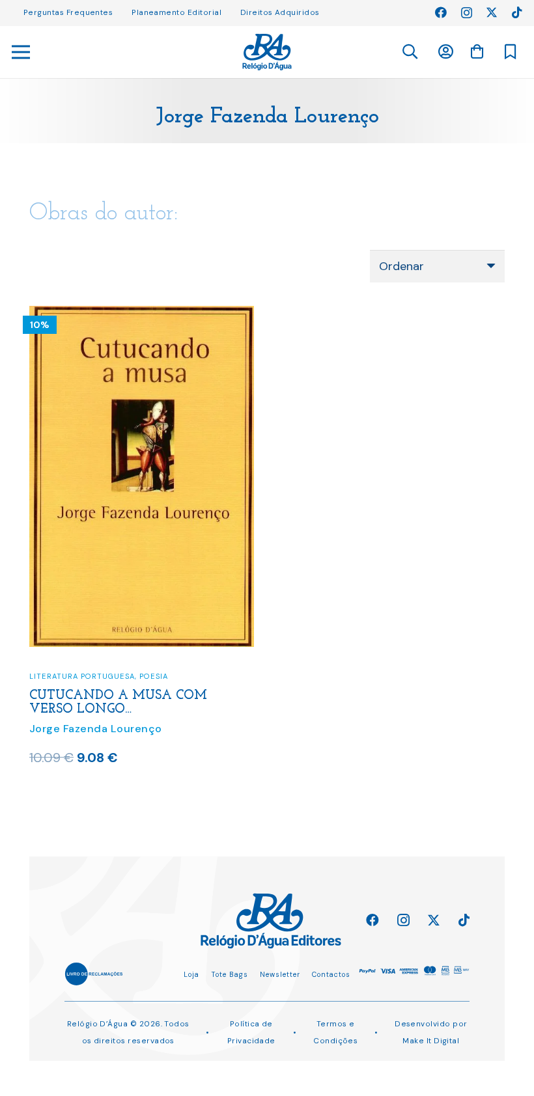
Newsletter (280, 974)
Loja (191, 974)
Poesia (153, 676)
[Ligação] (267, 52)
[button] (409, 52)
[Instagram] (466, 13)
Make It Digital (430, 1040)
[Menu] (21, 52)
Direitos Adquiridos (280, 12)
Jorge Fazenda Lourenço (95, 728)
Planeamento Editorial (176, 12)
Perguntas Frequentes (68, 12)
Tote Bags (229, 974)
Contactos (331, 974)
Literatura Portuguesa (82, 676)
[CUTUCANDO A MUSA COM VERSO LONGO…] (141, 314)
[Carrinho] (476, 51)
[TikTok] (517, 12)
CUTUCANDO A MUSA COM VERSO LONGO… (118, 703)
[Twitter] (492, 12)
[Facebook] (441, 12)
